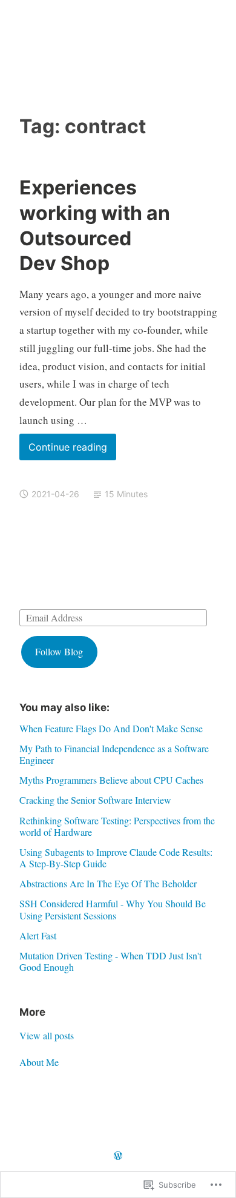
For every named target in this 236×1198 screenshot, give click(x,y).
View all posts (46, 1035)
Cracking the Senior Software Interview (95, 799)
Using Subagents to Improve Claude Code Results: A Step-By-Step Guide (115, 858)
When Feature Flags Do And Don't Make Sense (111, 728)
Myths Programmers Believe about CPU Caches (111, 779)
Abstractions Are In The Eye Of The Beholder (108, 883)
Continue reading (63, 450)
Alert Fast (37, 935)
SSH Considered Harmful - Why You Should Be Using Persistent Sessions (112, 909)
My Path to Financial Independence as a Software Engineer (114, 754)
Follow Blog (59, 651)
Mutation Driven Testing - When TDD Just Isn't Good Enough (110, 961)
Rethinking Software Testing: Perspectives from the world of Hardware (117, 826)
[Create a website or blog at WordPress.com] (118, 1156)
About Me (39, 1062)
